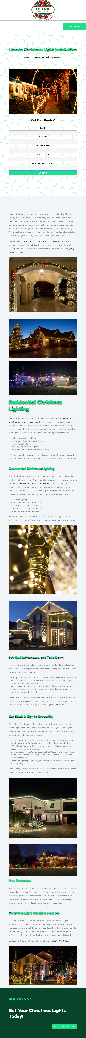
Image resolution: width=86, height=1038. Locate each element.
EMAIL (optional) (43, 154)
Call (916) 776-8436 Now (64, 1026)
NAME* (43, 128)
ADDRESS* (43, 137)
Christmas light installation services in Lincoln (45, 241)
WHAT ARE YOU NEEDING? (43, 163)
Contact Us (75, 27)
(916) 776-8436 (56, 704)
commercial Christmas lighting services (34, 483)
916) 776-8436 (55, 57)
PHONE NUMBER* (43, 145)
